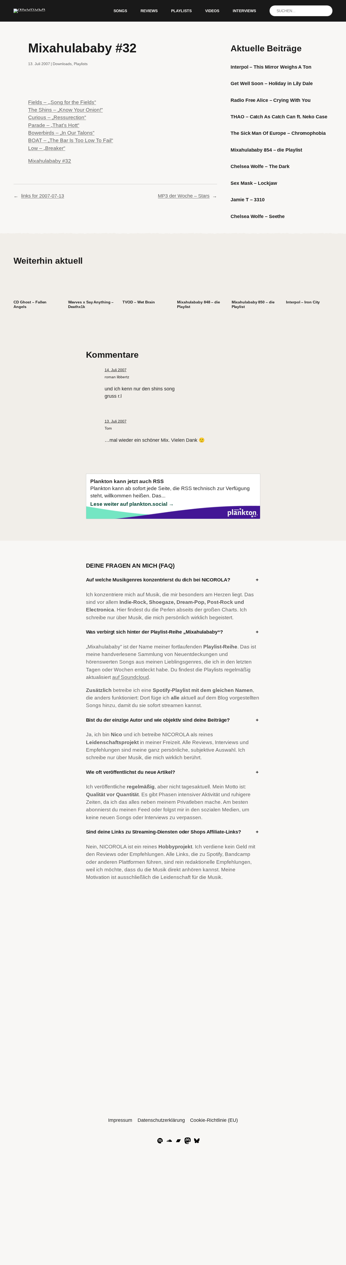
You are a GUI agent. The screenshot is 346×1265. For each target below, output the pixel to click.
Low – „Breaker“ (46, 148)
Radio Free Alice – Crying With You (271, 100)
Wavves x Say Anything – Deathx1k (91, 304)
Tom (108, 428)
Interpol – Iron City (303, 302)
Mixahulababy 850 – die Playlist (253, 304)
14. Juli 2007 (116, 370)
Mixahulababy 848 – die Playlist (198, 304)
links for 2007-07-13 (42, 196)
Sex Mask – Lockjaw (254, 183)
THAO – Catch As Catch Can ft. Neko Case (279, 116)
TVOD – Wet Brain (138, 302)
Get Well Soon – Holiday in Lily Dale (271, 83)
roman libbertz (117, 377)
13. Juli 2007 (116, 421)
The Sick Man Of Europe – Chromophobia (278, 133)
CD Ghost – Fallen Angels (30, 304)
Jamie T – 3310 (248, 199)
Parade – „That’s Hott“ (53, 125)
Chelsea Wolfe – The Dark (260, 166)
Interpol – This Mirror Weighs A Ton (271, 67)
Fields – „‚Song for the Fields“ (62, 102)
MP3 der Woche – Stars (183, 196)
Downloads (62, 64)
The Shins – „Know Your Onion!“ (65, 110)
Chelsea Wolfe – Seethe (258, 216)
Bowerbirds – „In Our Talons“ (61, 133)
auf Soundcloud (130, 677)
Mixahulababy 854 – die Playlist (266, 150)
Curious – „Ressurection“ (57, 117)
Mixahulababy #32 (49, 161)
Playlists (81, 64)
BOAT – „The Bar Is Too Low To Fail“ (70, 140)
